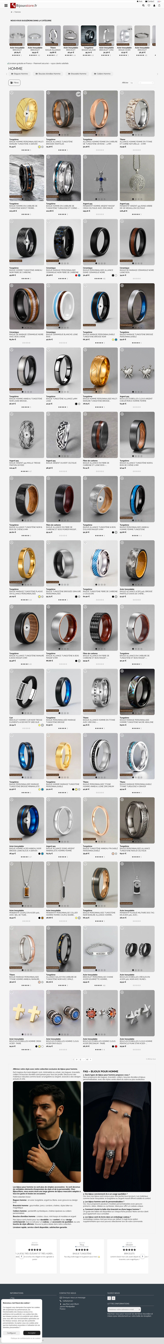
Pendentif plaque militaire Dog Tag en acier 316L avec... (137, 914)
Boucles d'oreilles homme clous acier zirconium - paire (99, 1042)
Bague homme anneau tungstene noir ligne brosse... (25, 400)
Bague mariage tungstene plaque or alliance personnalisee (26, 592)
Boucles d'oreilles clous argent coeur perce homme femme (136, 400)
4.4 (75, 55)
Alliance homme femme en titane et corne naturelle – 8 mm (136, 143)
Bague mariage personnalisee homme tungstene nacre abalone (136, 721)
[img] (12, 55)
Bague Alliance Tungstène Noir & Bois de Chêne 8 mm (25, 528)
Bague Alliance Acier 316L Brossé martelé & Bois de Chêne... (136, 592)
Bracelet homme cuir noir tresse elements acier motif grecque (25, 721)
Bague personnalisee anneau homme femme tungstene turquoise (134, 529)
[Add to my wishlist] (149, 5)
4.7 (57, 55)
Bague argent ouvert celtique (61, 463)
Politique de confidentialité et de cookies (25, 1338)
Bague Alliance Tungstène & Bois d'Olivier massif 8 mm (99, 528)
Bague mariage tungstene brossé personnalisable (136, 335)
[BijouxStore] (23, 5)
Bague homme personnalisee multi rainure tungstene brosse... (100, 400)
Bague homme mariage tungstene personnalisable (62, 785)
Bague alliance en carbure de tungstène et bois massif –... (134, 657)
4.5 (30, 664)
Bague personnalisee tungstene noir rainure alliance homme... (99, 914)
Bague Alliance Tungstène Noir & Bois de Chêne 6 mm (136, 464)
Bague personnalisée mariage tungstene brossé (61, 721)
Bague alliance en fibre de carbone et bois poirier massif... (61, 528)
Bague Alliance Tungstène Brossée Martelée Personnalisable (59, 144)
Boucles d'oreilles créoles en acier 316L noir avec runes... (135, 978)
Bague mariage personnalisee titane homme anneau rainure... (24, 978)
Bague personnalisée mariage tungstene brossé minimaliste (24, 785)
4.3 (30, 600)
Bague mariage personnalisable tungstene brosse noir (99, 335)
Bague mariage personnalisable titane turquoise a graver (136, 785)
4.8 (146, 55)
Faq (12, 1298)
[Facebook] (109, 1298)
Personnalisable (16, 44)
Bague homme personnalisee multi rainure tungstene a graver (26, 143)
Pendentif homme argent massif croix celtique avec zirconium (99, 207)
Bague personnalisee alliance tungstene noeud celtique (135, 849)
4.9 (92, 55)
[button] (21, 1256)
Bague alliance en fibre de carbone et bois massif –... (96, 657)
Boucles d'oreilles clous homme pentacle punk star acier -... (136, 1042)
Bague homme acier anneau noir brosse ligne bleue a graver (25, 849)
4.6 (39, 55)
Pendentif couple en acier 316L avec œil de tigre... (24, 914)
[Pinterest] (113, 1298)
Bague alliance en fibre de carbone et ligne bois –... (96, 464)
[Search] (143, 5)
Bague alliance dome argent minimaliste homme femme (60, 849)
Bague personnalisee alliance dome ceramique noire (98, 271)
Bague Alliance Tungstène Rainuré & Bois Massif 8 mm (26, 657)
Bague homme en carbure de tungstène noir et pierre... (23, 207)
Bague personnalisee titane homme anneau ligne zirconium (98, 785)
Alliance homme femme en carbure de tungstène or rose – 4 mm (100, 143)
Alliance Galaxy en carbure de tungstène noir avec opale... (61, 978)
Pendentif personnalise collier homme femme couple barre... (62, 914)
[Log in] (154, 6)
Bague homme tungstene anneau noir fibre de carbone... (25, 271)
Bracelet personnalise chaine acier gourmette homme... (98, 978)
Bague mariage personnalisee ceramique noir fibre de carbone (62, 271)
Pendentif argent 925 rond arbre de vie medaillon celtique (136, 207)
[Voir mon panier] (160, 5)
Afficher (125, 83)
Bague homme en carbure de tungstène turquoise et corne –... (62, 207)
